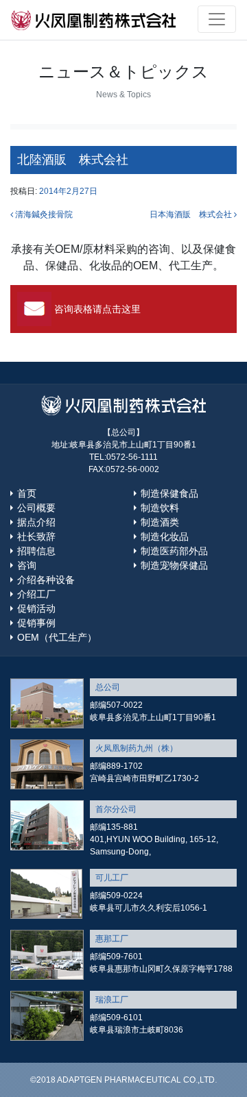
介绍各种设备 (46, 579)
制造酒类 (160, 522)
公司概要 (36, 507)
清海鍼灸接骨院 (43, 214)
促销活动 (36, 608)
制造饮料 (160, 507)
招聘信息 (36, 550)
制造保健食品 (169, 493)
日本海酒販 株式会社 (192, 214)
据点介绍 (36, 522)
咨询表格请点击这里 (97, 309)
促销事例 (36, 622)
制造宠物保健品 (174, 565)
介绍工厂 (36, 594)
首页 (26, 493)
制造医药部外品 (174, 550)
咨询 (26, 565)
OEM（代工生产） (57, 637)
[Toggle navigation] (217, 19)
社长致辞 (36, 536)
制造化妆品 (165, 536)
